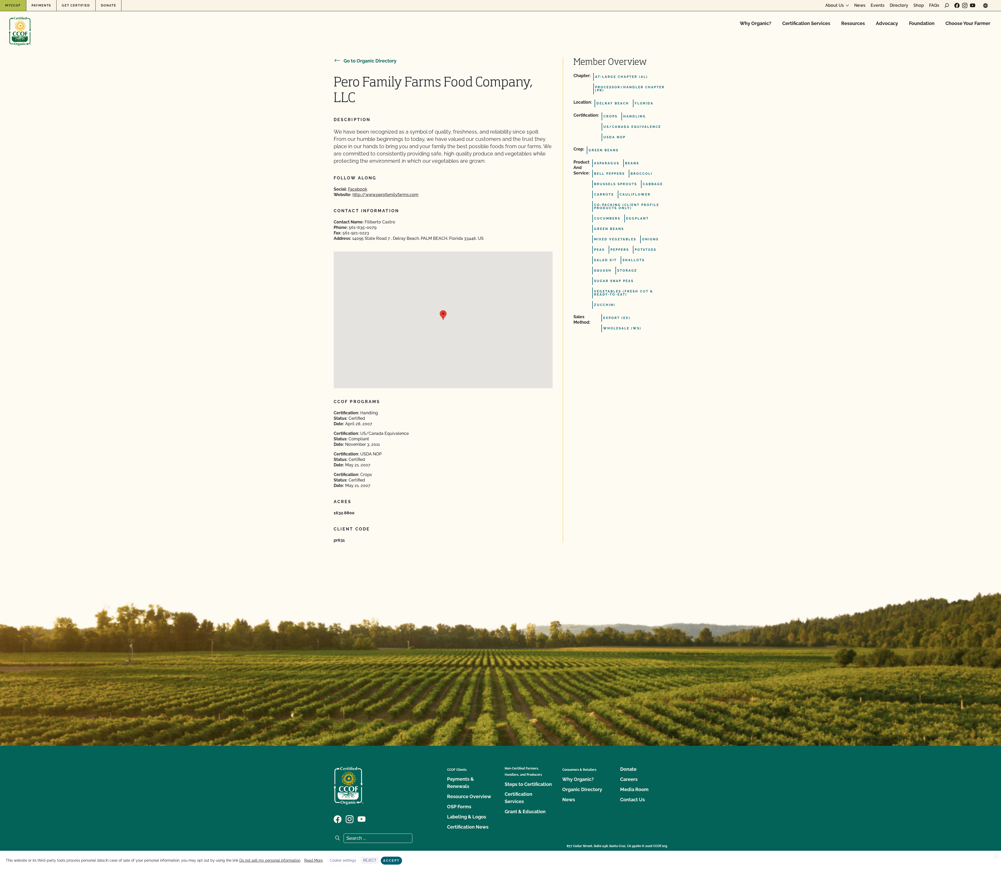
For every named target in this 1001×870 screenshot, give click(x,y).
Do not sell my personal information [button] (269, 860)
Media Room (634, 789)
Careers (629, 779)
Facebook (357, 189)
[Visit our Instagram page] (964, 5)
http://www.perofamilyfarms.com (385, 194)
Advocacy (887, 23)
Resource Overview (469, 796)
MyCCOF (13, 5)
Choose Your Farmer (967, 23)
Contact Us (632, 799)
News (859, 5)
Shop (918, 5)
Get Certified (76, 5)
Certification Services (806, 23)
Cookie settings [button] (343, 860)
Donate (108, 5)
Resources (853, 23)
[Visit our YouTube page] (972, 5)
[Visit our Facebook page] (957, 5)
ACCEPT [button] (391, 860)
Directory (899, 5)
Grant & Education (525, 811)
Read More (313, 860)
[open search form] (946, 5)
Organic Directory (582, 789)
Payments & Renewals (460, 782)
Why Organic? (755, 23)
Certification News (468, 827)
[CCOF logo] (20, 26)
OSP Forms (459, 806)
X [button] (996, 856)
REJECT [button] (369, 860)
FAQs (934, 5)
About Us (834, 5)
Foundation (922, 23)
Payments (41, 5)
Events (877, 5)
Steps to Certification (528, 784)
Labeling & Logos (466, 816)
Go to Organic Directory (370, 61)
